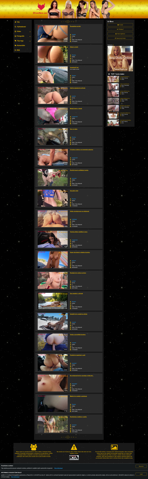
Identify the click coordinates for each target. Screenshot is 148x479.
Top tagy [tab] (20, 41)
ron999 (74, 281)
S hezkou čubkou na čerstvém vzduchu (81, 149)
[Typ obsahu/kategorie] (70, 39)
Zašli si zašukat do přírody (77, 88)
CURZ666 (74, 219)
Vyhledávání (21, 26)
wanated (74, 178)
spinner (74, 260)
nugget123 (75, 116)
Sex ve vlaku (73, 129)
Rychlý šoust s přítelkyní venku (79, 170)
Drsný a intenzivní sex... (125, 91)
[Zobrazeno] (70, 36)
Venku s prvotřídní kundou (78, 334)
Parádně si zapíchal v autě (77, 355)
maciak (74, 34)
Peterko (74, 55)
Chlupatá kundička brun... (125, 113)
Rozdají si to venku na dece (78, 273)
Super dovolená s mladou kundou (80, 252)
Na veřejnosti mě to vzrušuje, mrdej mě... (82, 375)
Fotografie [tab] (20, 36)
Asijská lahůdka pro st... (125, 98)
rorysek (74, 322)
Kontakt (121, 25)
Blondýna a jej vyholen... (125, 105)
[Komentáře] (70, 37)
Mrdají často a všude (76, 108)
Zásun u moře (74, 47)
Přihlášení (121, 29)
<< (61, 21)
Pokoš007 (74, 384)
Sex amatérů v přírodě (76, 293)
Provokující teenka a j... (125, 76)
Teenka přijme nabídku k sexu (78, 232)
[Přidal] (70, 34)
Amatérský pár (74, 67)
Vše (18, 22)
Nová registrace (121, 33)
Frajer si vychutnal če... (125, 84)
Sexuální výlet (74, 191)
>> (76, 21)
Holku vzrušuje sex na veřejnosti (79, 211)
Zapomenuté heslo (121, 38)
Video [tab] (19, 31)
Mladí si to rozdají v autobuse (78, 396)
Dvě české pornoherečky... (125, 120)
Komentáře (21, 45)
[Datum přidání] (70, 41)
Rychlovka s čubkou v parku (78, 417)
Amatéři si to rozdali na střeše (78, 314)
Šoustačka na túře (75, 26)
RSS (18, 50)
